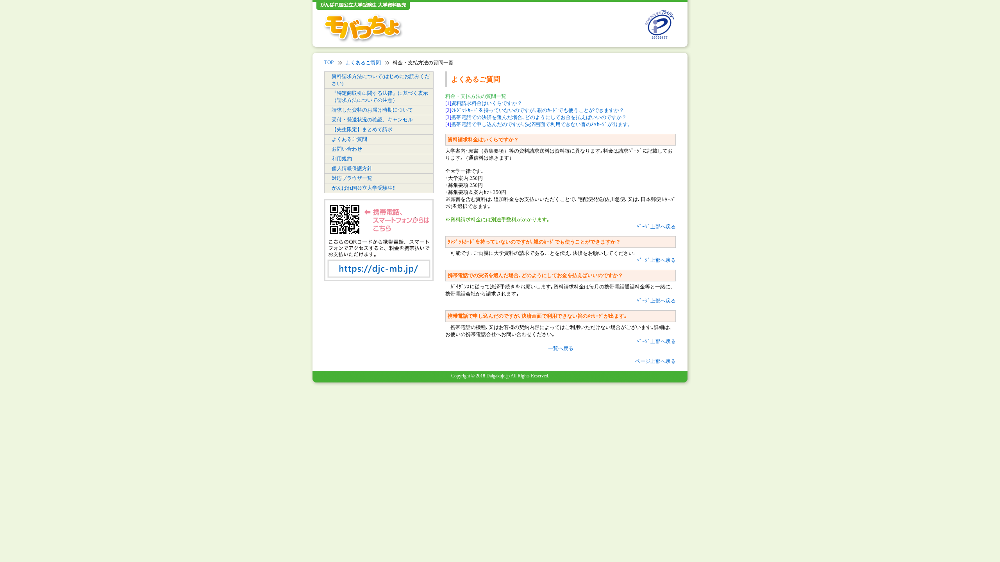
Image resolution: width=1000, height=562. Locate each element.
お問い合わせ (347, 149)
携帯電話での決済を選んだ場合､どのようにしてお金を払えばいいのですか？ (539, 117)
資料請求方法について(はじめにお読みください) (381, 79)
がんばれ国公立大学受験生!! (364, 188)
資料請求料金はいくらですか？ (486, 103)
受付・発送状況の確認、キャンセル (372, 120)
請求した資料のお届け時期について (372, 110)
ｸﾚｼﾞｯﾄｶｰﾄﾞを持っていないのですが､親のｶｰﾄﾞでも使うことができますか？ (537, 110)
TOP (329, 62)
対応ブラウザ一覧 (352, 178)
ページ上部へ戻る (655, 361)
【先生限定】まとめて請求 (362, 129)
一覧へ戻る (560, 348)
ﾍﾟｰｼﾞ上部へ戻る (656, 226)
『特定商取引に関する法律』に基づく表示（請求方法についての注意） (380, 96)
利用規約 (342, 159)
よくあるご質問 (363, 63)
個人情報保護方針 (352, 168)
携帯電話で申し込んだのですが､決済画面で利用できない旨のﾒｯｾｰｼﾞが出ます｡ (540, 124)
